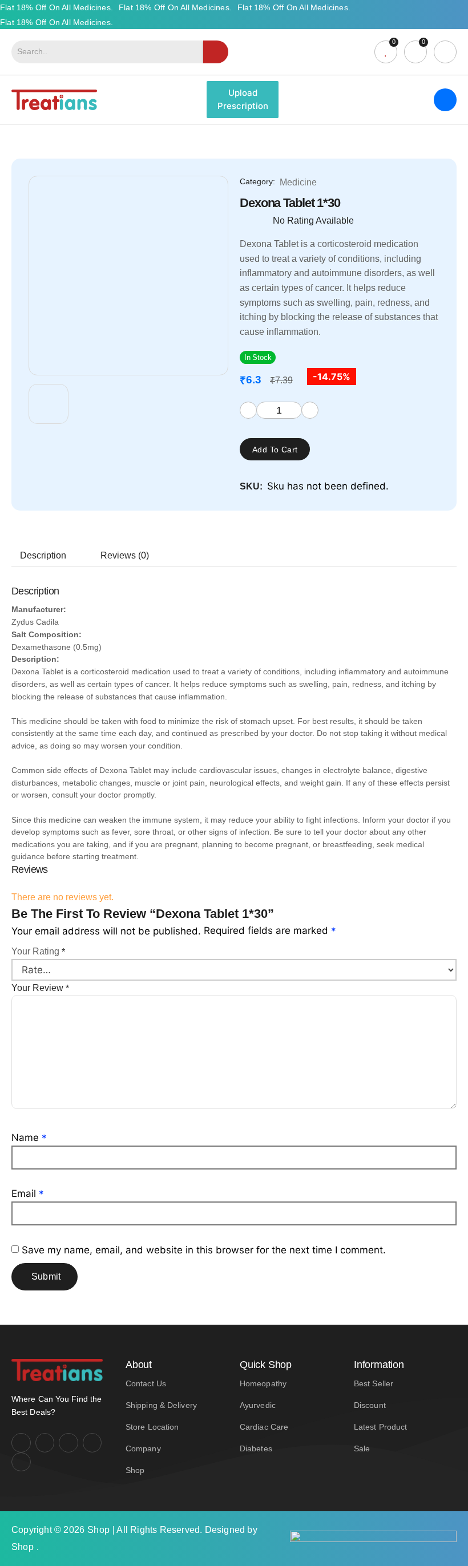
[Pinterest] (21, 1462)
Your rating (38, 951)
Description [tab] (43, 555)
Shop (98, 1530)
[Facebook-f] (21, 1442)
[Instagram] (45, 1442)
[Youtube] (68, 1442)
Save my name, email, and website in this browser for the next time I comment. (204, 1250)
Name (29, 1137)
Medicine (298, 182)
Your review (40, 988)
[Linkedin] (92, 1442)
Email (27, 1193)
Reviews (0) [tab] (124, 555)
